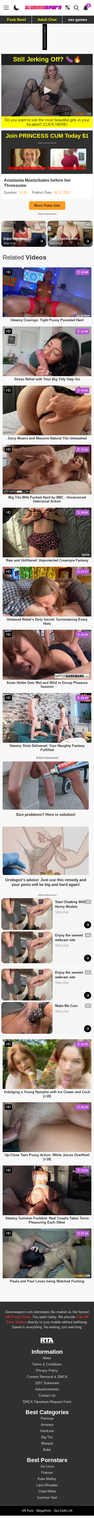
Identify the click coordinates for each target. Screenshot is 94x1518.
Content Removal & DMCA (47, 1377)
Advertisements (47, 1389)
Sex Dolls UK (63, 1511)
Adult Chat (47, 19)
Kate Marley (47, 1479)
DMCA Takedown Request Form (47, 1402)
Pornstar (47, 1418)
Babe (47, 1450)
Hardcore (47, 1431)
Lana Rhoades (47, 1485)
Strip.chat (9, 243)
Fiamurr (47, 1473)
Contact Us (47, 1395)
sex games (77, 19)
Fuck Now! (16, 19)
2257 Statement (47, 1383)
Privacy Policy (47, 1370)
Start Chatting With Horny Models (64, 239)
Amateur (47, 1425)
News (47, 1358)
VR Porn (28, 1511)
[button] (47, 90)
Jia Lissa (47, 1466)
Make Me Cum (66, 1006)
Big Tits (47, 1437)
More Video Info (47, 205)
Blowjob (47, 1443)
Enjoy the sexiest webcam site (16, 239)
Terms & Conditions (47, 1364)
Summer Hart (47, 1498)
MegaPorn (43, 1511)
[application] (47, 90)
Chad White (47, 1491)
